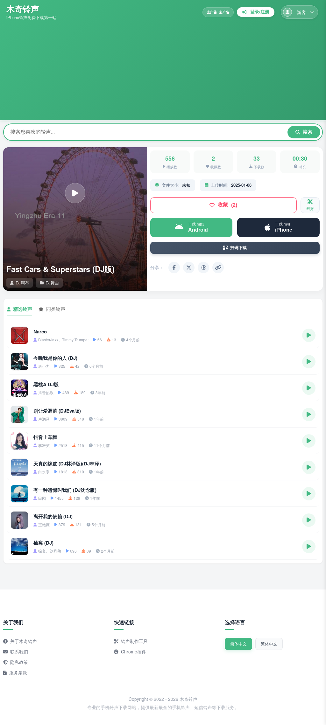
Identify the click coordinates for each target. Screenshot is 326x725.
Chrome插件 (133, 651)
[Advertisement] (163, 68)
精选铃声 (22, 308)
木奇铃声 (22, 9)
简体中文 (238, 644)
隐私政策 (19, 662)
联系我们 (19, 651)
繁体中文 (269, 644)
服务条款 (18, 672)
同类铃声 (55, 308)
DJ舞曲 (52, 283)
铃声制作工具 (134, 641)
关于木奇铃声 (23, 641)
